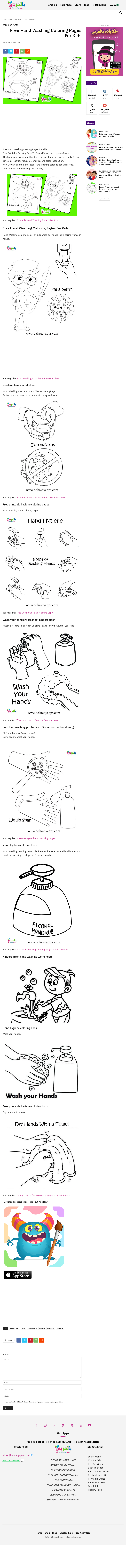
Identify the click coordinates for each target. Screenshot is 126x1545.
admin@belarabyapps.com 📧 (17, 1455)
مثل (92, 90)
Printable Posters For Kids (37, 220)
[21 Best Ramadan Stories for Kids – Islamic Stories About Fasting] (91, 160)
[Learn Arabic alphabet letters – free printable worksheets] (91, 187)
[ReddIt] (27, 51)
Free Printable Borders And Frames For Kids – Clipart (111, 148)
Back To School (105, 144)
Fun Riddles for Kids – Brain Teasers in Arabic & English (110, 171)
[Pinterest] (16, 51)
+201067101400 (11, 1460)
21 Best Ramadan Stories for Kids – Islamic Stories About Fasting (110, 162)
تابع (105, 90)
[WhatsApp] (22, 51)
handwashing (32, 1328)
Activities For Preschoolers (38, 378)
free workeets (14, 1328)
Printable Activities (15, 19)
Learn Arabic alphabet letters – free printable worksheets (109, 189)
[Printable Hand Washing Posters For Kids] (91, 133)
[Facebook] (5, 51)
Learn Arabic (104, 184)
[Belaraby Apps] (16, 5)
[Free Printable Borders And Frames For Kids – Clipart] (91, 147)
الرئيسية (5, 19)
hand (23, 1328)
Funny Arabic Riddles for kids (110, 176)
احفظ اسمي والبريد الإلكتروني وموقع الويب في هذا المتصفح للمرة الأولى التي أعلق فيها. (34, 1402)
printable (60, 1328)
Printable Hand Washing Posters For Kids (109, 135)
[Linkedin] (54, 1426)
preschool (50, 1328)
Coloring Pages (29, 19)
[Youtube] (90, 1426)
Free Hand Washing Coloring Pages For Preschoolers (43, 949)
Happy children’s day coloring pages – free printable (43, 1195)
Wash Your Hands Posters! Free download (37, 720)
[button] (120, 12)
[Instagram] (45, 1426)
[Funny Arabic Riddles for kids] (91, 174)
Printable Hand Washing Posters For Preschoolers (42, 497)
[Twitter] (10, 51)
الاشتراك (104, 104)
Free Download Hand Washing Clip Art (35, 612)
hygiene (42, 1328)
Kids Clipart (104, 131)
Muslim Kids (103, 157)
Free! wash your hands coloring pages (35, 838)
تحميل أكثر (104, 199)
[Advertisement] (42, 127)
